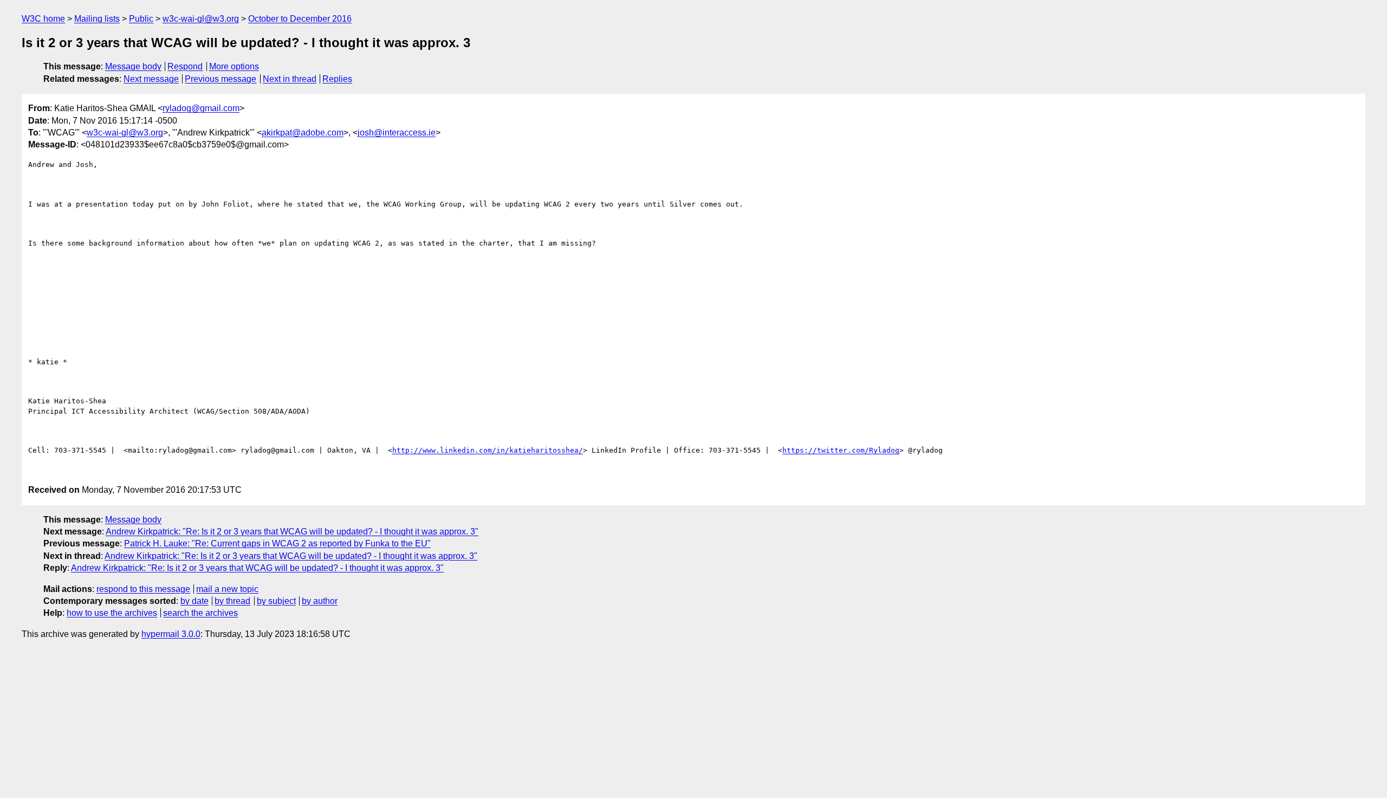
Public (141, 18)
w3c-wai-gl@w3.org (201, 18)
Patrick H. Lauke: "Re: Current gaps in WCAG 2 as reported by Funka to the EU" (277, 543)
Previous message (220, 78)
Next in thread (289, 78)
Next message (151, 78)
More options (234, 66)
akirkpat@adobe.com (302, 132)
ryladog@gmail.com (201, 108)
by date (194, 601)
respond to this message (143, 589)
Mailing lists (97, 18)
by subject (276, 601)
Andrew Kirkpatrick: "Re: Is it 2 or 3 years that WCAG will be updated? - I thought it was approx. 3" (292, 531)
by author (320, 601)
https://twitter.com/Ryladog (840, 450)
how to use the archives (112, 612)
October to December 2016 (300, 18)
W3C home (43, 18)
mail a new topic (227, 589)
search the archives (200, 612)
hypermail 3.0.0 (170, 634)
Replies (337, 78)
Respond (185, 66)
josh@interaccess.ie (397, 132)
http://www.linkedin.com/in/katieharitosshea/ (487, 450)
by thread (232, 601)
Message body (133, 66)
